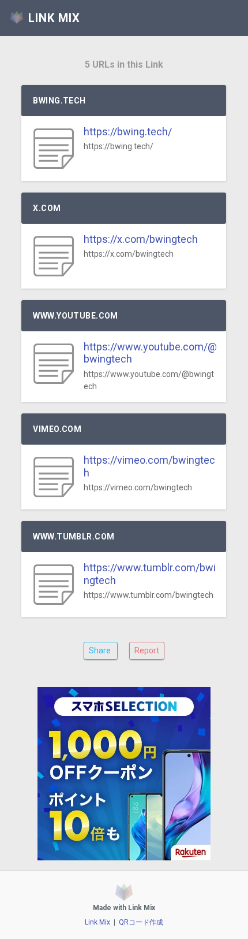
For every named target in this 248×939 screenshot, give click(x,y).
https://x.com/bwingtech (141, 239)
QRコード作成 (141, 922)
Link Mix (97, 922)
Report (146, 650)
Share (100, 650)
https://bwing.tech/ (128, 131)
